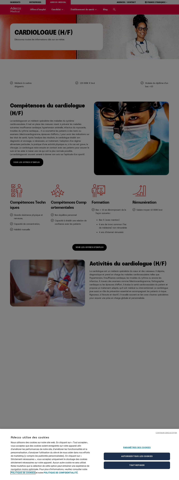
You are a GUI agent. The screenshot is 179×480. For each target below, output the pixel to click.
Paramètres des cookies (137, 447)
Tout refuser (136, 465)
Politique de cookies (23, 472)
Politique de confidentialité (61, 472)
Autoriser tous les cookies (137, 456)
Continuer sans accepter (166, 433)
